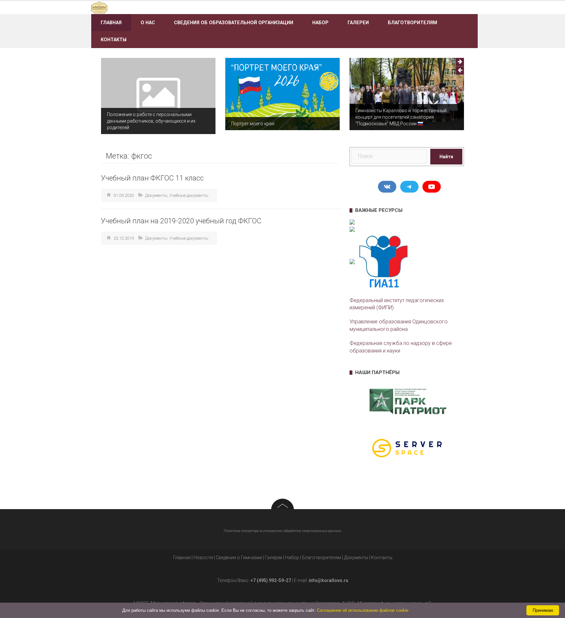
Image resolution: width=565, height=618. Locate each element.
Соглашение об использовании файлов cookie (362, 610)
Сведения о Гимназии (239, 557)
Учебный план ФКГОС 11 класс (152, 178)
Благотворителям (412, 22)
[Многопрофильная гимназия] (152, 7)
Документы (156, 195)
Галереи (358, 22)
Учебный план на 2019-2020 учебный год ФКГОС (181, 221)
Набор (320, 22)
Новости (203, 557)
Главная (111, 22)
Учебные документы (188, 195)
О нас (148, 22)
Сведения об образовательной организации (233, 22)
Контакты (114, 39)
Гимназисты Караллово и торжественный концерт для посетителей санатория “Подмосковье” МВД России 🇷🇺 (401, 117)
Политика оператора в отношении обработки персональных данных (282, 531)
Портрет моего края (252, 123)
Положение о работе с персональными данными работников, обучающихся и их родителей (151, 121)
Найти (446, 156)
